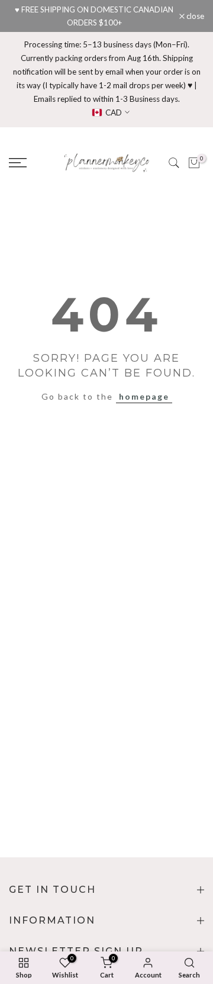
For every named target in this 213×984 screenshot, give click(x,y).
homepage (144, 396)
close (194, 16)
